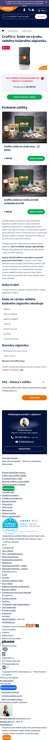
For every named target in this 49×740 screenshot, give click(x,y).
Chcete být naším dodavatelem (16, 604)
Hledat (41, 16)
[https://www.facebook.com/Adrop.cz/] (27, 627)
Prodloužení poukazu (10, 692)
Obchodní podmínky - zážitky (14, 566)
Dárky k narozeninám (11, 516)
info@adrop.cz (8, 622)
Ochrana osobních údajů (12, 580)
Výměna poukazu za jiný (12, 696)
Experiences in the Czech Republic (16, 592)
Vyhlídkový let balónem (12, 498)
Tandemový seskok (10, 495)
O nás (4, 575)
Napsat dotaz (24, 449)
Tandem (10, 681)
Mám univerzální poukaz (12, 699)
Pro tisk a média (9, 610)
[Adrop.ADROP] (3, 31)
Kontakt (5, 578)
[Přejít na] (42, 78)
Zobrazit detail (36, 158)
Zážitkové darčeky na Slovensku (16, 586)
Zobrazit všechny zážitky (25, 97)
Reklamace (7, 563)
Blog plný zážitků (9, 589)
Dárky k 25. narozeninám (11, 461)
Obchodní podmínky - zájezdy (15, 569)
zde (21, 370)
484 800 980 (7, 619)
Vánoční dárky (7, 464)
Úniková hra (7, 504)
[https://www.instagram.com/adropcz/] (30, 627)
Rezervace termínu (10, 557)
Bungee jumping (9, 501)
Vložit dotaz (34, 397)
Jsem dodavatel (9, 607)
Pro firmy (6, 601)
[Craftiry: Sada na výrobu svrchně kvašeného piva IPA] (24, 181)
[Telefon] (30, 10)
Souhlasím (6, 737)
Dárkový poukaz (9, 513)
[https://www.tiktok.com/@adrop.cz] (37, 627)
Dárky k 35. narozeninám (31, 461)
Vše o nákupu (7, 551)
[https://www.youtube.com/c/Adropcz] (34, 627)
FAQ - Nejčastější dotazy (12, 554)
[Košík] (33, 9)
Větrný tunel (7, 507)
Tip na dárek (7, 583)
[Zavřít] (46, 2)
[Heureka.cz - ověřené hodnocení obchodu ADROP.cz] (23, 533)
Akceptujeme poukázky (12, 560)
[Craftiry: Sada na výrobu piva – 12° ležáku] (24, 127)
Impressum (6, 613)
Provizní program (9, 598)
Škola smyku (7, 510)
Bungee (3, 681)
